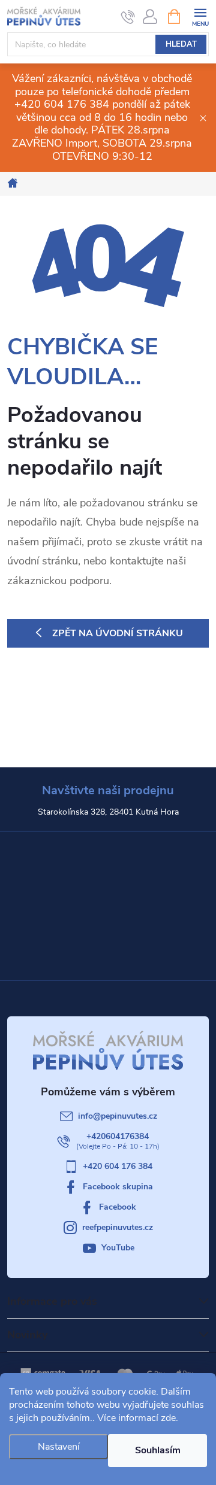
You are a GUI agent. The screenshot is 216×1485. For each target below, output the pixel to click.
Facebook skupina (118, 1186)
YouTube (117, 1247)
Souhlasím (158, 1450)
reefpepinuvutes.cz (117, 1227)
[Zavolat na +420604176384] (128, 17)
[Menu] (200, 16)
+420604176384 (117, 1136)
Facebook (117, 1207)
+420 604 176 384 (117, 1166)
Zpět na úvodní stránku (117, 633)
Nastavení (59, 1446)
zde (168, 1418)
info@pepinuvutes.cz (117, 1116)
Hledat (181, 44)
